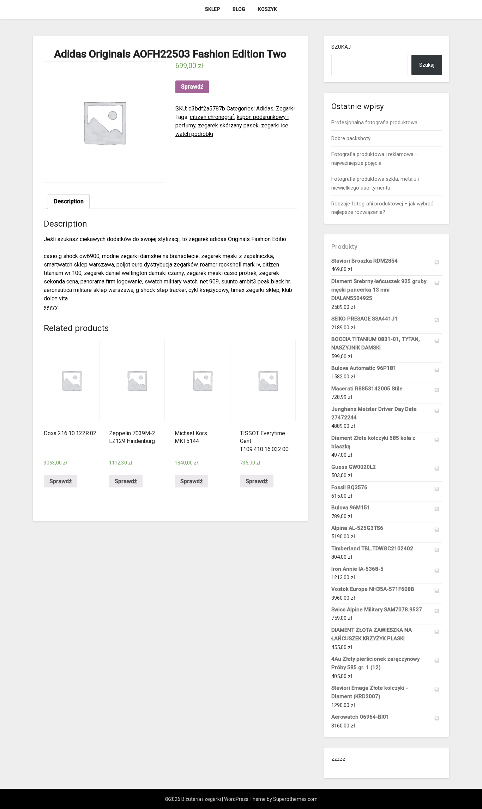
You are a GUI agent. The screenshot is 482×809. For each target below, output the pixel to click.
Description (69, 201)
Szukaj (341, 47)
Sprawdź (192, 86)
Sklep (212, 9)
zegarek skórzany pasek (228, 125)
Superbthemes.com (295, 799)
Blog (239, 9)
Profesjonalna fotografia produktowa (374, 122)
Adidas (264, 108)
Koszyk (267, 9)
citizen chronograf (212, 117)
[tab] (69, 201)
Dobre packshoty (350, 138)
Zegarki (285, 108)
